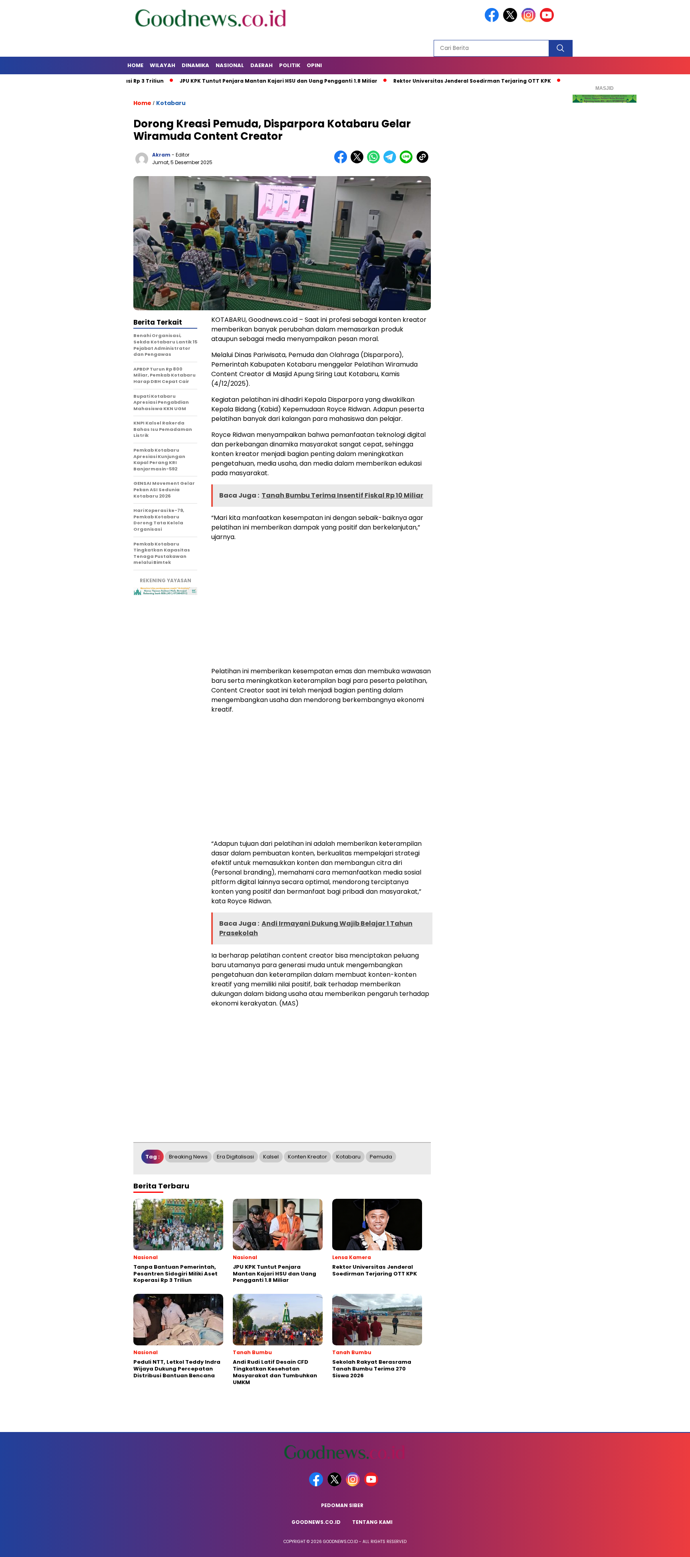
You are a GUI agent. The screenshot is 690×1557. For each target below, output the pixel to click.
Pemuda (381, 1156)
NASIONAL (230, 65)
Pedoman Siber (342, 1505)
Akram (161, 154)
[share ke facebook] (342, 162)
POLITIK (289, 65)
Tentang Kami (372, 1522)
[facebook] (493, 20)
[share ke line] (408, 162)
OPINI (314, 65)
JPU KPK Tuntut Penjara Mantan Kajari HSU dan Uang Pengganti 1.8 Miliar (240, 80)
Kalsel (271, 1156)
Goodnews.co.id (316, 1522)
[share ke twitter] (359, 162)
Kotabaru (171, 103)
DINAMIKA (195, 65)
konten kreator (307, 1156)
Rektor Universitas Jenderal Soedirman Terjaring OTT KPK (433, 80)
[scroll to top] (662, 1545)
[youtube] (548, 20)
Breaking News (188, 1156)
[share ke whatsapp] (375, 162)
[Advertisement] (321, 604)
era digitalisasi (235, 1156)
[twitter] (511, 20)
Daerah (261, 65)
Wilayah (162, 65)
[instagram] (529, 20)
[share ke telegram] (391, 162)
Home (135, 65)
